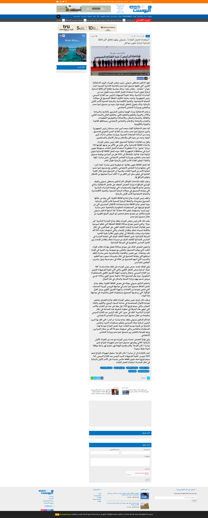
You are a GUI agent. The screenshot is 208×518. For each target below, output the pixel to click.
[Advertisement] (159, 52)
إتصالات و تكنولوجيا (105, 16)
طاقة (98, 16)
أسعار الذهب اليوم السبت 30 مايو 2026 (90, 20)
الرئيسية (150, 16)
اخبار (145, 16)
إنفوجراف (89, 16)
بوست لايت (83, 16)
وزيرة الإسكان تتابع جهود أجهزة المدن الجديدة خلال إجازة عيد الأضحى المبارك (120, 20)
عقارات (134, 16)
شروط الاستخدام (110, 1)
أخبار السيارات (76, 16)
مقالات (119, 16)
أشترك (194, 500)
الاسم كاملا (146, 449)
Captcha (147, 469)
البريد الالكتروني (114, 449)
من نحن (126, 1)
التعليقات (93, 36)
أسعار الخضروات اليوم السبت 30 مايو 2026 (68, 20)
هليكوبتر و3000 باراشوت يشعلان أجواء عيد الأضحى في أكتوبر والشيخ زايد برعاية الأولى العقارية (123, 494)
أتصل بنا (51, 499)
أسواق (94, 16)
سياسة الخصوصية (119, 1)
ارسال (147, 480)
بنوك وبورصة (140, 16)
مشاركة (143, 378)
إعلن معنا (102, 1)
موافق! (57, 514)
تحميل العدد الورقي (93, 1)
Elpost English (127, 16)
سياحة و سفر (114, 16)
